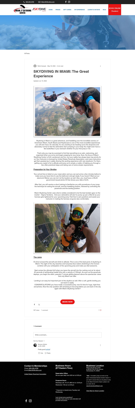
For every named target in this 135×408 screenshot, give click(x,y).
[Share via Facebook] (34, 304)
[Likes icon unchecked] (39, 353)
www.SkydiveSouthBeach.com (94, 386)
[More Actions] (100, 345)
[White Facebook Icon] (65, 1)
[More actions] (100, 66)
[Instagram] (69, 1)
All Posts (27, 53)
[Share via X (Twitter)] (39, 304)
